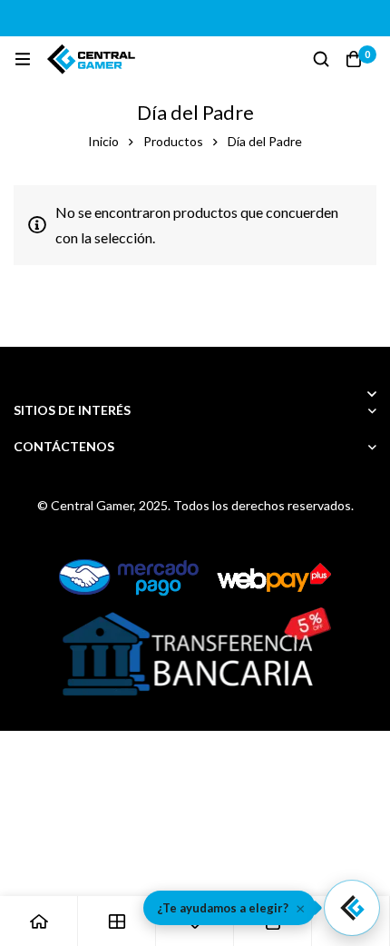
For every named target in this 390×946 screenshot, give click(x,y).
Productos (173, 141)
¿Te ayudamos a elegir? (222, 908)
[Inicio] (39, 921)
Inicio (103, 141)
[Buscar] (321, 59)
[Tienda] (117, 921)
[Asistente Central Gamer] (352, 908)
